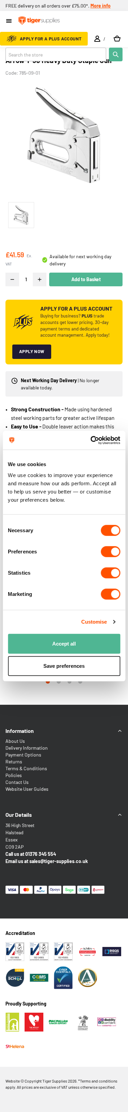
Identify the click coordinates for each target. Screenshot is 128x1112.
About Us (15, 741)
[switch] (110, 551)
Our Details (18, 814)
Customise (94, 622)
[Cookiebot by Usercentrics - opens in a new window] (91, 440)
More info (100, 6)
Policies (13, 775)
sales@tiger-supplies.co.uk (58, 861)
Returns (13, 761)
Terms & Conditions (26, 768)
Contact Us (17, 782)
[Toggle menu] (9, 21)
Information (19, 730)
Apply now (31, 351)
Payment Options (23, 755)
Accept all (64, 643)
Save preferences (64, 666)
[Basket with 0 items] (117, 39)
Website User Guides (26, 789)
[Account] (97, 39)
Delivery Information (26, 748)
